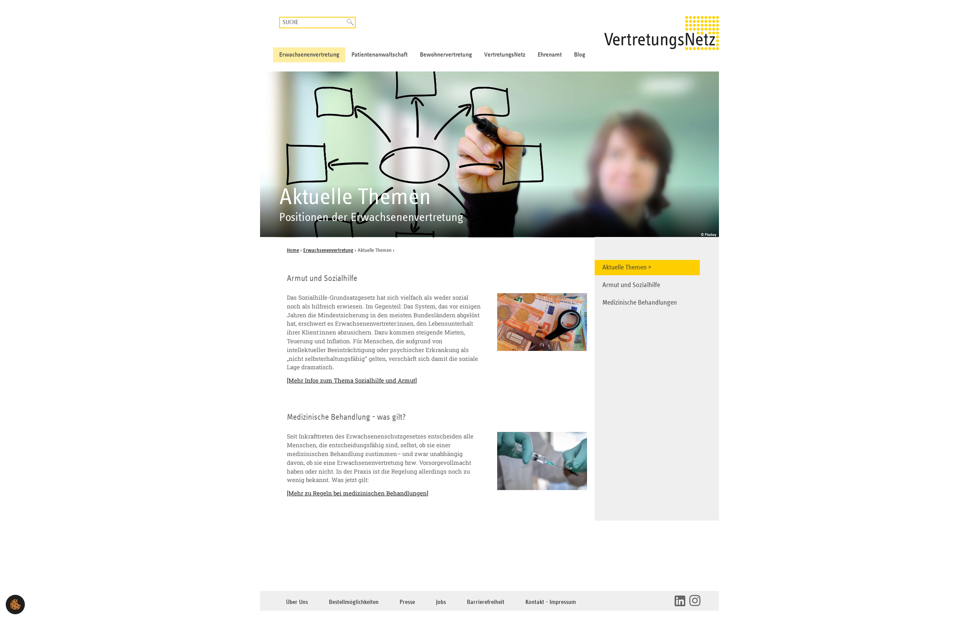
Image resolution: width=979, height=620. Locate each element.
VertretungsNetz (504, 55)
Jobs (441, 602)
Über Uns (297, 602)
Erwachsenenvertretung (309, 55)
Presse (407, 602)
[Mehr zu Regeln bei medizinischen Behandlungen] (357, 493)
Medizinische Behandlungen (639, 302)
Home (293, 250)
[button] (15, 604)
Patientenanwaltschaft (379, 55)
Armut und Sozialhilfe (631, 285)
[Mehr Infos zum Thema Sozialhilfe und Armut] (352, 380)
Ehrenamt (550, 55)
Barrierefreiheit (485, 602)
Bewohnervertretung (446, 55)
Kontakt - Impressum (550, 602)
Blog (579, 55)
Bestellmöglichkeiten (354, 602)
